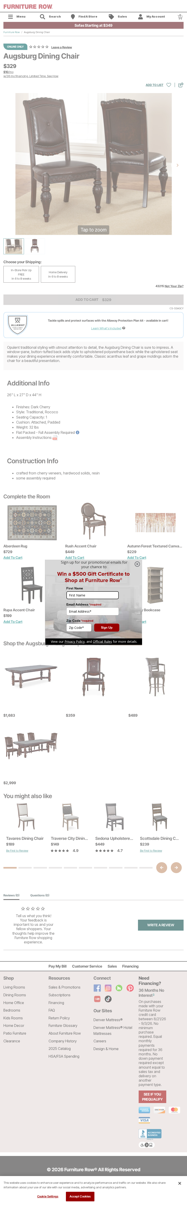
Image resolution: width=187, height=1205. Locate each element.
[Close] (180, 1183)
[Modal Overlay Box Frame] (93, 602)
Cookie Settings (47, 1196)
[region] (93, 1190)
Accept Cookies (80, 1196)
